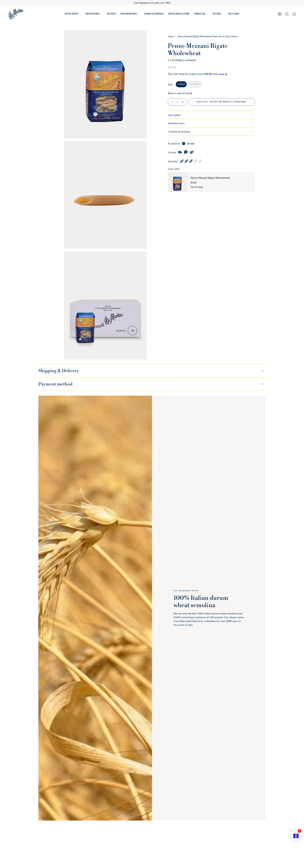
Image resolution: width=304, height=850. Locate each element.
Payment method (55, 384)
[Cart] (294, 14)
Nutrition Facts (176, 123)
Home (171, 36)
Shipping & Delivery (58, 371)
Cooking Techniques (179, 131)
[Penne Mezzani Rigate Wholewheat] (177, 182)
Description (174, 114)
